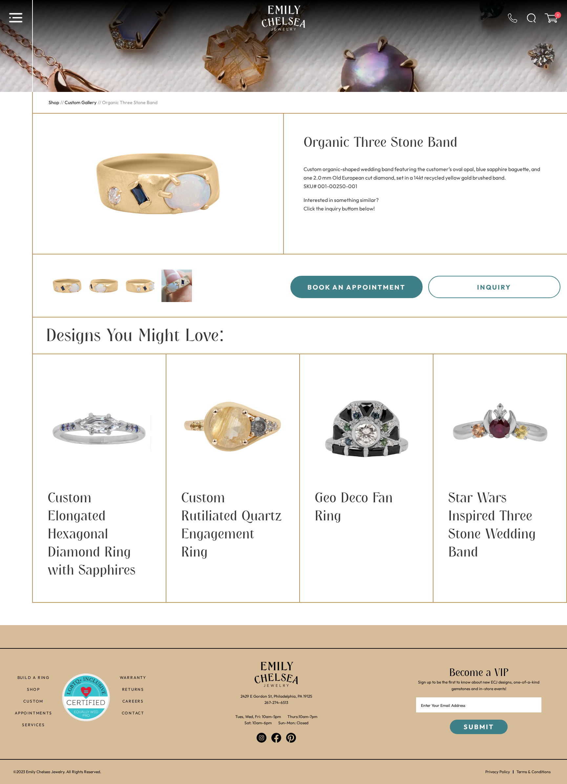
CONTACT (133, 712)
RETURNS (133, 689)
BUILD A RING (33, 677)
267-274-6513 (276, 702)
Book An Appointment (356, 287)
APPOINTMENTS (33, 712)
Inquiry (494, 287)
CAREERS (133, 701)
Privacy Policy (497, 772)
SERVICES (33, 724)
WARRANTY (133, 677)
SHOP (33, 689)
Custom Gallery (80, 102)
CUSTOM (33, 701)
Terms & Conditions (533, 772)
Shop (54, 102)
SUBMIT (479, 727)
